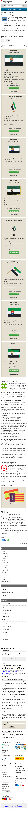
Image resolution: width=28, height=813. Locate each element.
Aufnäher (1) (5, 562)
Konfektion (4, 572)
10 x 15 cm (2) (5, 556)
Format (3, 579)
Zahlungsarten (5, 784)
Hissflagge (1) (5, 567)
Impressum (4, 772)
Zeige (2, 45)
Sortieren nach (24, 45)
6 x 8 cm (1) (5, 558)
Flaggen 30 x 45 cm (6, 610)
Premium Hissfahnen (7, 626)
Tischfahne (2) (5, 570)
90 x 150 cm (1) (6, 553)
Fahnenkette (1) (6, 565)
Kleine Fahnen (5, 616)
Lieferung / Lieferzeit (6, 786)
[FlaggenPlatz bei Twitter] (18, 785)
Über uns (4, 768)
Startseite (4, 589)
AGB (3, 770)
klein (2, 40)
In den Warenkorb (14, 88)
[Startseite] (1, 12)
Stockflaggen (5, 623)
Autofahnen (4, 636)
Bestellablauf (5, 780)
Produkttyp (4, 560)
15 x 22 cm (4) (5, 555)
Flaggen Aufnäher (6, 629)
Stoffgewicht (5, 577)
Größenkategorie (6, 581)
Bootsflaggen (5, 639)
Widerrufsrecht (5, 788)
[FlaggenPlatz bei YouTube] (23, 785)
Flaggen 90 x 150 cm (7, 603)
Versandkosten (5, 782)
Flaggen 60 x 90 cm (6, 607)
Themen (4, 595)
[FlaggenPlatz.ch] (7, 2)
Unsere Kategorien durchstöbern (14, 9)
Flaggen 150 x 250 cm (7, 613)
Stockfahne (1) (5, 569)
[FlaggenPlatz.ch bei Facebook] (16, 785)
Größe (3, 551)
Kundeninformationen (7, 776)
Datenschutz (5, 774)
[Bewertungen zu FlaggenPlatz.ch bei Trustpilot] (5, 745)
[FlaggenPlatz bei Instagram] (21, 785)
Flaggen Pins (5, 632)
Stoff (3, 575)
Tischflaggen (5, 619)
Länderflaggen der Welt (7, 592)
